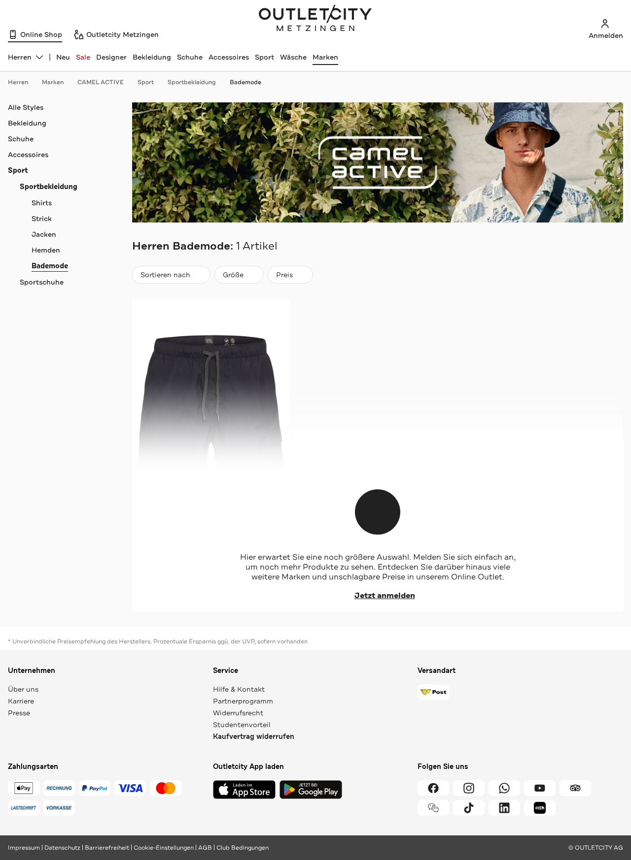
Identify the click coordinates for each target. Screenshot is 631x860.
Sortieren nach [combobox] (165, 277)
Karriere (21, 701)
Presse (19, 712)
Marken (325, 57)
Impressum (24, 848)
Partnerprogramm (243, 701)
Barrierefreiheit (107, 848)
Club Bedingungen (242, 848)
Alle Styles (25, 107)
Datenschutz (62, 848)
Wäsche (293, 57)
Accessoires (229, 57)
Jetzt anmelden (384, 595)
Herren (18, 82)
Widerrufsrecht (238, 712)
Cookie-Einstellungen (164, 848)
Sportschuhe (42, 282)
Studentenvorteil (242, 724)
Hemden (46, 250)
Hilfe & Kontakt (239, 689)
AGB (205, 848)
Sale (83, 57)
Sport (264, 57)
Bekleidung (152, 57)
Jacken (44, 234)
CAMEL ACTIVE (100, 82)
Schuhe (190, 57)
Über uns (23, 689)
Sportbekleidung (192, 82)
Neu (63, 57)
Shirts (42, 202)
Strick (42, 218)
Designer (111, 57)
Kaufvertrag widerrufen (253, 736)
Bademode (245, 82)
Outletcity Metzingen (315, 19)
